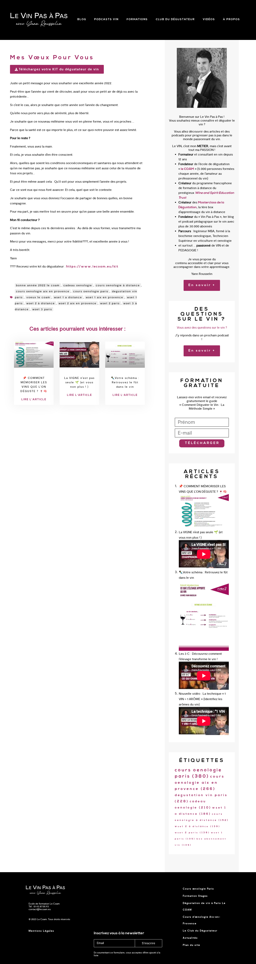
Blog (81, 19)
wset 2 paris (110, 303)
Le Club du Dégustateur (200, 930)
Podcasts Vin (106, 19)
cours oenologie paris (90, 291)
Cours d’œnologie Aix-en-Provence (201, 920)
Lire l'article (33, 399)
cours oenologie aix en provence (42, 291)
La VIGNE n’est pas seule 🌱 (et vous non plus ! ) (79, 382)
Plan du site (191, 945)
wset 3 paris (42, 309)
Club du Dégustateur (175, 19)
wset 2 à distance (40, 303)
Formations (137, 19)
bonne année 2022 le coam (38, 285)
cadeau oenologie (77, 285)
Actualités (190, 937)
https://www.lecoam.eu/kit (92, 266)
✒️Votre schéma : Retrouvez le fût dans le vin (125, 382)
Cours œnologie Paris (198, 888)
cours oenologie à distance (118, 285)
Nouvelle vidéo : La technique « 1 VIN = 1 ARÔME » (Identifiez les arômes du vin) (202, 699)
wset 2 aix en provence (77, 303)
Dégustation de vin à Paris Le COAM (204, 906)
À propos (231, 19)
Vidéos (209, 19)
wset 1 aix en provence (104, 297)
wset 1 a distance (68, 297)
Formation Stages (195, 896)
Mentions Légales (41, 930)
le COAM (187, 169)
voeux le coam (38, 297)
